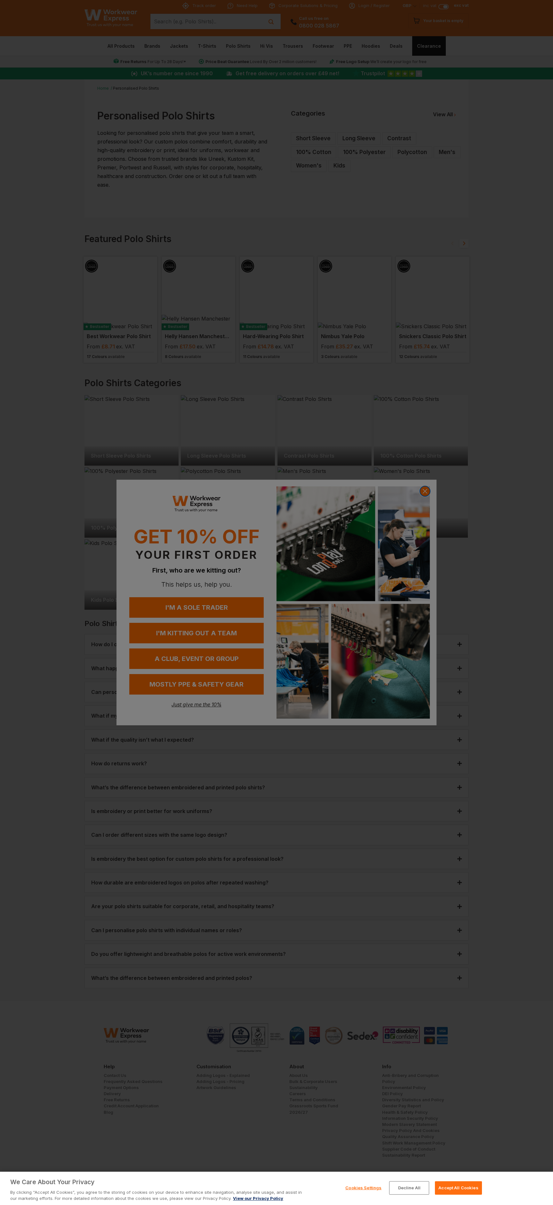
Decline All (409, 1187)
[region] (276, 1188)
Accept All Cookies (458, 1187)
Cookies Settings (363, 1187)
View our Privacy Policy (258, 1198)
